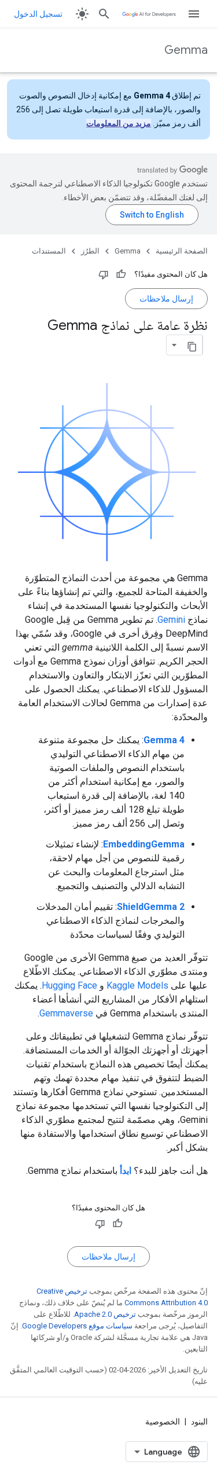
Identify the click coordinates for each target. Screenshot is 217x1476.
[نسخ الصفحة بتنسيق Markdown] (192, 345)
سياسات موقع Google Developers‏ (77, 1325)
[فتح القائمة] (193, 14)
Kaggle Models (137, 985)
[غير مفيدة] (103, 274)
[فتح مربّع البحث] (104, 14)
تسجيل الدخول (38, 14)
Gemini (171, 619)
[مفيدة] (121, 274)
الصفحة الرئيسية (182, 251)
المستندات (49, 251)
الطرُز (90, 251)
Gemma (186, 50)
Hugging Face (69, 985)
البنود (199, 1421)
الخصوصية (162, 1421)
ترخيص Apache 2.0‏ (105, 1314)
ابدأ (125, 1170)
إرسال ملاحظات (166, 298)
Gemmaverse (66, 1013)
